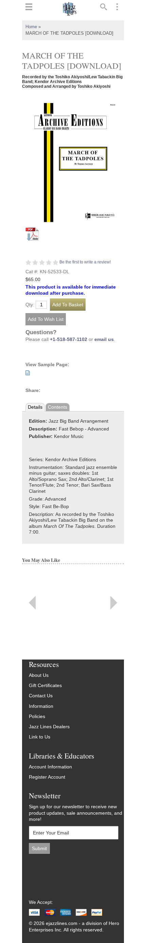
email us (104, 339)
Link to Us (39, 736)
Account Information (50, 766)
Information (41, 706)
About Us (39, 675)
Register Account (47, 777)
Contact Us (41, 695)
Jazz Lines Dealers (49, 726)
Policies (37, 716)
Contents (57, 407)
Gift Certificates (45, 685)
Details (35, 407)
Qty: (29, 305)
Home (31, 27)
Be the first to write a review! (85, 262)
